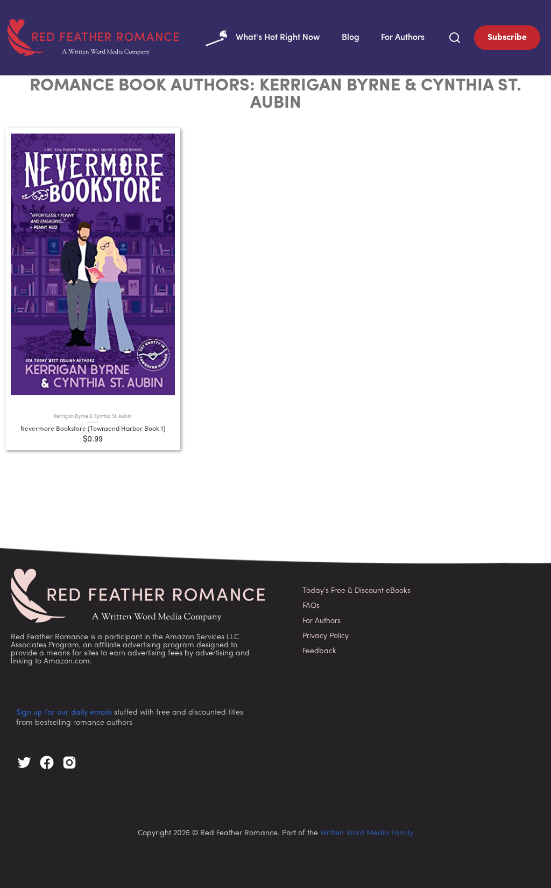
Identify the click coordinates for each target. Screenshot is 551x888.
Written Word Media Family (366, 833)
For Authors (403, 37)
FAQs (311, 606)
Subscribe (507, 37)
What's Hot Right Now (278, 37)
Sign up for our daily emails (64, 713)
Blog (350, 37)
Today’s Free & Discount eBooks (356, 591)
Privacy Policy (325, 636)
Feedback (319, 651)
